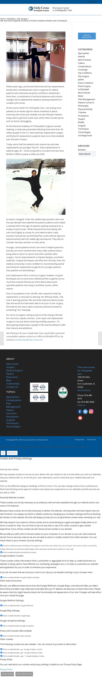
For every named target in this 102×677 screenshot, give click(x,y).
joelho (81, 79)
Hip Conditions (85, 73)
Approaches (83, 53)
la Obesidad (83, 89)
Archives (82, 149)
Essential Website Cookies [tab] (12, 497)
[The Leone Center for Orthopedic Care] (51, 9)
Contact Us (92, 2)
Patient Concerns (86, 102)
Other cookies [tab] (6, 639)
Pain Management (86, 99)
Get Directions (84, 390)
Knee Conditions (85, 83)
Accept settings (7, 674)
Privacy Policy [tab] (6, 659)
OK (3, 453)
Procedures (83, 115)
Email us (81, 405)
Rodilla (81, 122)
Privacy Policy (6, 669)
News (80, 96)
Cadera (81, 63)
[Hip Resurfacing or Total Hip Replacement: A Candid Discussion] (100, 338)
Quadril (81, 119)
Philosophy (83, 105)
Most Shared (84, 92)
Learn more (12, 453)
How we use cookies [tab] (9, 469)
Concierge (82, 69)
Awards (81, 56)
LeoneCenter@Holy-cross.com (28, 339)
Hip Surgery (83, 76)
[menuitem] (91, 1)
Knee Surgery (84, 86)
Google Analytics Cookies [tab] (11, 555)
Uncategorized (85, 135)
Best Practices (84, 59)
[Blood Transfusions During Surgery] (2, 338)
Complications (84, 66)
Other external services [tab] (11, 580)
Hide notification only (24, 674)
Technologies (84, 132)
